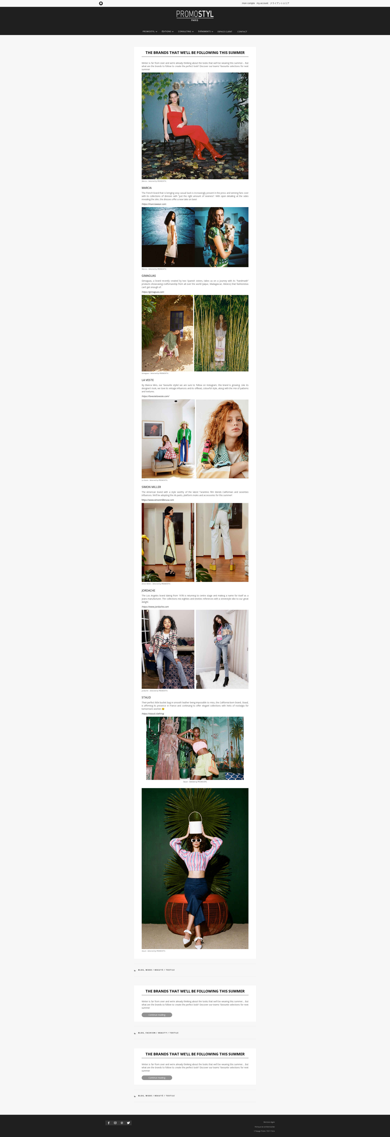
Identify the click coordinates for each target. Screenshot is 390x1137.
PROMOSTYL (149, 31)
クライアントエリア (279, 3)
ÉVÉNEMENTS (204, 31)
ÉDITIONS (166, 31)
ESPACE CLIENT (225, 31)
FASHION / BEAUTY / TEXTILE (162, 1033)
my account (262, 3)
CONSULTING (184, 31)
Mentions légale (269, 1122)
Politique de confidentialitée (265, 1127)
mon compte (248, 3)
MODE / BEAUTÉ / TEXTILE (160, 970)
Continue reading (160, 1015)
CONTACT (242, 31)
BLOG (141, 970)
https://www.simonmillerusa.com (158, 499)
